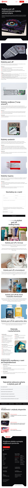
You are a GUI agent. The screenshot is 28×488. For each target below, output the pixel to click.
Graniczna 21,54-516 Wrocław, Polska (6, 475)
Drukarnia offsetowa (5, 480)
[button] (16, 2)
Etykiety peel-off (17, 456)
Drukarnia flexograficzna (6, 479)
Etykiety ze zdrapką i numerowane (22, 460)
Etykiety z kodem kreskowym (22, 462)
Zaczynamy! (3, 377)
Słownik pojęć (4, 481)
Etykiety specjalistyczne (22, 456)
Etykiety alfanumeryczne (22, 457)
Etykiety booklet (17, 455)
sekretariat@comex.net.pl (18, 471)
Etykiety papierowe (16, 459)
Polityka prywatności (18, 475)
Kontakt (4, 464)
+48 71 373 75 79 (5, 471)
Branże (4, 456)
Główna (4, 455)
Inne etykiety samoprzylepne (22, 464)
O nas (3, 461)
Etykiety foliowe (17, 461)
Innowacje (4, 459)
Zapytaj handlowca (6, 447)
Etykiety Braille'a (17, 462)
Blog (3, 460)
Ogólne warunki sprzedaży (18, 474)
